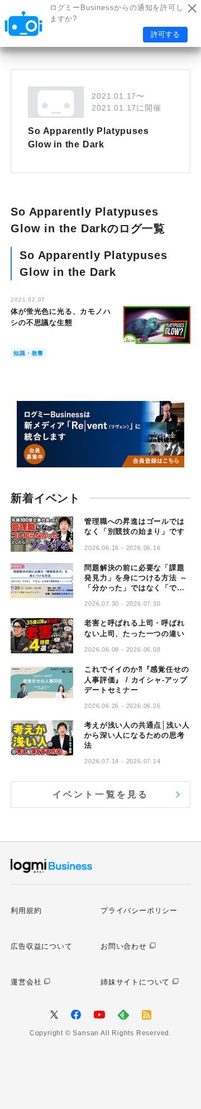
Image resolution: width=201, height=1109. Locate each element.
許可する (165, 34)
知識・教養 (28, 353)
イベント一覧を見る (100, 794)
